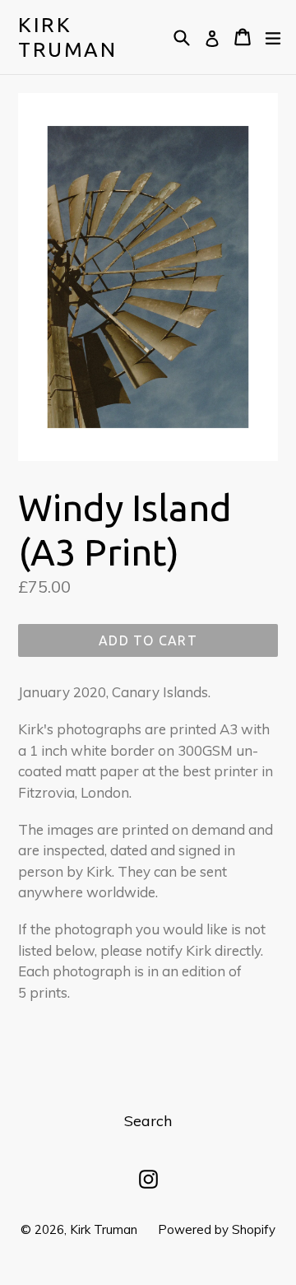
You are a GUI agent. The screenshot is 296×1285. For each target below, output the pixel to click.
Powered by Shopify (216, 1229)
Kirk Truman (67, 37)
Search (148, 1120)
